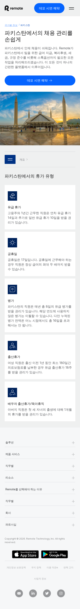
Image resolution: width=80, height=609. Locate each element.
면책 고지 (68, 567)
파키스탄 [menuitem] (25, 25)
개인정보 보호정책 (16, 567)
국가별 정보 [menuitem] (11, 25)
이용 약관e (52, 567)
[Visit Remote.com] (17, 8)
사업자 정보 (40, 578)
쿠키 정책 (36, 567)
